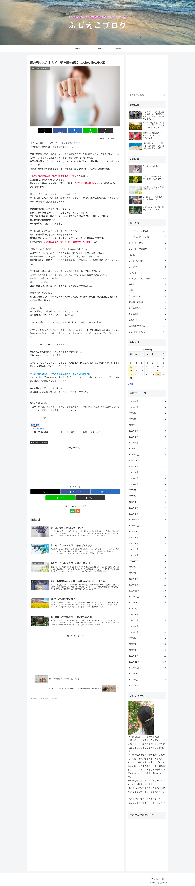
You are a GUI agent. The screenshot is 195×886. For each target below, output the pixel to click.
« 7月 (130, 384)
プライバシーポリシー (158, 879)
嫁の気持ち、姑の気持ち (39, 442)
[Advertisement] (75, 465)
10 (131, 367)
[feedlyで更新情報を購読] (72, 511)
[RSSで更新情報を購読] (77, 511)
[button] (105, 130)
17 (131, 370)
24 (131, 374)
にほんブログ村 (37, 428)
